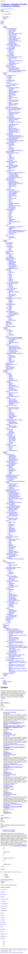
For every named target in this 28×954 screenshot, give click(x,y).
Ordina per (3, 710)
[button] (9, 712)
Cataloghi (2, 915)
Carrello (2, 22)
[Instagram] (4, 944)
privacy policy (13, 885)
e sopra (9, 831)
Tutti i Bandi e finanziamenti (12, 629)
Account (2, 678)
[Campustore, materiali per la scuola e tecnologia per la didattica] (14, 5)
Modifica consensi (15, 952)
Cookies (10, 952)
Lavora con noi (3, 924)
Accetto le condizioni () (9, 885)
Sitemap (21, 952)
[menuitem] (6, 624)
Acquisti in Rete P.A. (4, 903)
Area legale (3, 952)
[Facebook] (4, 941)
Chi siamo (2, 912)
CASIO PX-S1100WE (8, 786)
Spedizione (3, 891)
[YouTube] (4, 946)
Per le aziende (3, 901)
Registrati (5, 17)
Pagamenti (2, 896)
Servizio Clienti (3, 889)
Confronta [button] (6, 732)
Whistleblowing (3, 936)
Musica (4, 682)
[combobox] (7, 9)
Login (4, 18)
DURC (2, 926)
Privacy (6, 952)
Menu (2, 23)
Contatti (2, 931)
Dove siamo (3, 917)
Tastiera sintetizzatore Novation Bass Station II (14, 747)
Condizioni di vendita (5, 898)
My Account (6, 16)
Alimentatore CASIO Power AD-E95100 (12, 806)
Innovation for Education (20, 845)
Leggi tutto (3, 698)
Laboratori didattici (7, 681)
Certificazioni (3, 922)
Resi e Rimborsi (3, 894)
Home (4, 680)
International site (4, 933)
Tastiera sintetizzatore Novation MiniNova (13, 767)
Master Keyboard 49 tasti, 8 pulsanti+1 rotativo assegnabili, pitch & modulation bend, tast (14, 726)
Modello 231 (3, 929)
